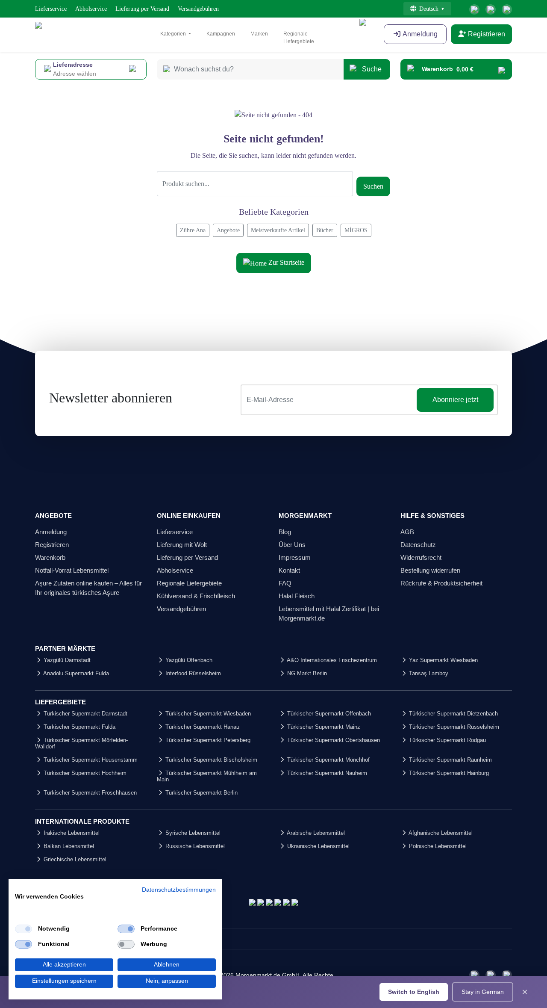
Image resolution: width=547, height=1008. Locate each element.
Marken (259, 34)
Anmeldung (51, 531)
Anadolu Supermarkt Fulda (75, 673)
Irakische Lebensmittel (71, 833)
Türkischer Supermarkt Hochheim (84, 773)
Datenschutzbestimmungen (179, 890)
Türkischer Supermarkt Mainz (322, 727)
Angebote (228, 230)
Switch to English (413, 991)
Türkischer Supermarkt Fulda (78, 727)
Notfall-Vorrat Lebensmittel (72, 570)
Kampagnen (220, 34)
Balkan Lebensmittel (68, 846)
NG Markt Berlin (306, 673)
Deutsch (428, 9)
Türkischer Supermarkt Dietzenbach (452, 713)
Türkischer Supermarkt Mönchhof (327, 760)
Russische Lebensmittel (194, 846)
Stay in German (483, 991)
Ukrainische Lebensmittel (317, 846)
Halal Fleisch (297, 596)
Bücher (324, 230)
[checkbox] (23, 929)
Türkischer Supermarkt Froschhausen (89, 792)
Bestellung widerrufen (430, 570)
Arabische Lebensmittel (315, 833)
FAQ (285, 583)
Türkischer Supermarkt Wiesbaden (207, 713)
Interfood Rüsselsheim (192, 673)
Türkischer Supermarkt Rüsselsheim (453, 727)
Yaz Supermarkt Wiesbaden (442, 660)
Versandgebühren (198, 9)
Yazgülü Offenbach (188, 660)
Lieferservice (51, 9)
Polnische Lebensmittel (437, 846)
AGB (407, 531)
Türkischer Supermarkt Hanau (201, 727)
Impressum (295, 557)
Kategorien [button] (173, 34)
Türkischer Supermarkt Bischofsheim (210, 760)
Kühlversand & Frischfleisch (196, 596)
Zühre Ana (193, 230)
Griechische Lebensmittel (74, 859)
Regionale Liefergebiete (298, 37)
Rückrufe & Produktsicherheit (441, 583)
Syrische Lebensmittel (192, 833)
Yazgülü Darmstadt (66, 660)
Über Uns (292, 544)
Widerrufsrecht (420, 557)
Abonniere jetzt (455, 399)
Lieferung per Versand (142, 9)
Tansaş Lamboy (427, 673)
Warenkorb (50, 557)
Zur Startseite (285, 262)
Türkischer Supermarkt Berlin (201, 792)
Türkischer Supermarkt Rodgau (446, 740)
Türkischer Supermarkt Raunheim (449, 760)
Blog (285, 531)
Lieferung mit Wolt (182, 544)
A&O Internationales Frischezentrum (331, 660)
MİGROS (356, 230)
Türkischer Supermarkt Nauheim (326, 773)
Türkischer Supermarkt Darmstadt (84, 713)
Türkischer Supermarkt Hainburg (448, 773)
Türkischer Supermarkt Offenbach (328, 713)
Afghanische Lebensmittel (440, 833)
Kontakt (289, 570)
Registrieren (485, 34)
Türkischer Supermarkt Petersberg (207, 740)
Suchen (373, 186)
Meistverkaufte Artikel (278, 230)
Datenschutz (418, 544)
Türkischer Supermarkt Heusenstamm (90, 760)
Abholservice (91, 9)
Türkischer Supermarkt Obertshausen (332, 740)
